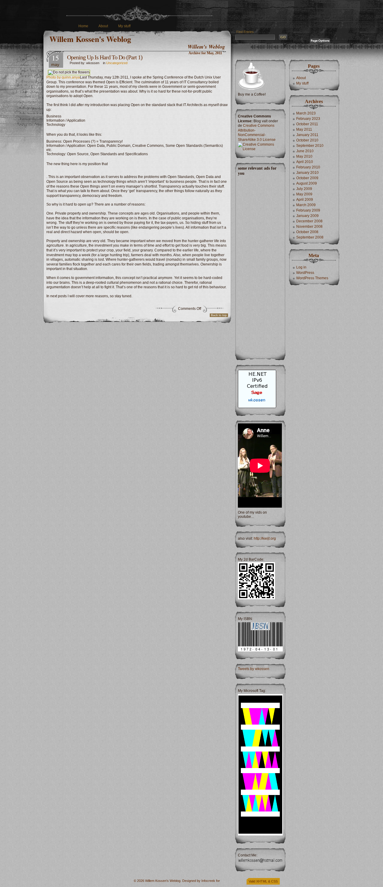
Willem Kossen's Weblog (90, 39)
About (103, 26)
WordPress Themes (312, 278)
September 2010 (309, 146)
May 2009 (304, 194)
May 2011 (304, 129)
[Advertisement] (260, 266)
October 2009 (307, 178)
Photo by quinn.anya (63, 77)
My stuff (124, 26)
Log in (301, 267)
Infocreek (208, 881)
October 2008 (307, 232)
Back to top (219, 315)
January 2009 (307, 216)
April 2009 (304, 199)
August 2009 (306, 183)
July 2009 (304, 189)
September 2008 (309, 237)
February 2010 (308, 167)
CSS (274, 881)
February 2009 (308, 210)
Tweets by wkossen (253, 669)
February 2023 (308, 119)
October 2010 (307, 140)
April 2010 (304, 162)
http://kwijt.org (265, 538)
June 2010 (305, 151)
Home (83, 26)
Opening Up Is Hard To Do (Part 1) (104, 57)
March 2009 (306, 205)
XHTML (261, 881)
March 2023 (306, 113)
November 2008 (309, 226)
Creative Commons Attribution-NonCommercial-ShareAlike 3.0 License (257, 132)
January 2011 (307, 135)
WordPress (305, 273)
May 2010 (304, 156)
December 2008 (309, 221)
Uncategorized (116, 63)
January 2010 (307, 173)
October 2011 (307, 124)
